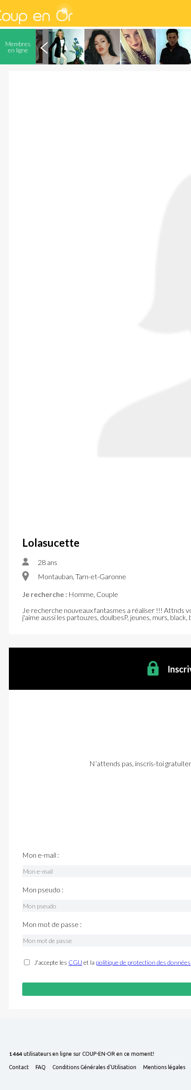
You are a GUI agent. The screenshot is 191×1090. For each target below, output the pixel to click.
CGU (75, 962)
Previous (44, 46)
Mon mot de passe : (52, 924)
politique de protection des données (143, 962)
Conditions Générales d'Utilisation (94, 1067)
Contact (19, 1067)
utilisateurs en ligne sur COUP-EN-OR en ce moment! (81, 1054)
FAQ (41, 1067)
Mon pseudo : (43, 889)
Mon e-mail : (40, 855)
